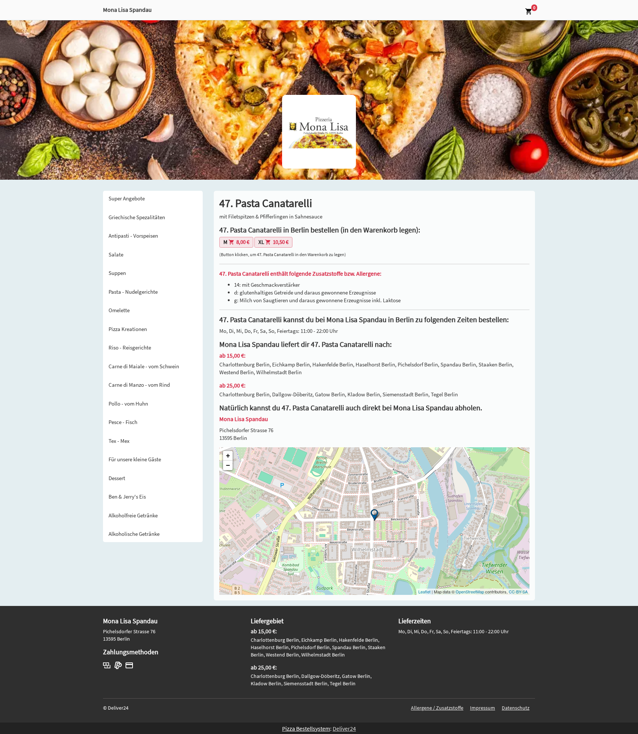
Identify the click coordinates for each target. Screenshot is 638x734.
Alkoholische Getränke (134, 533)
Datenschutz (515, 707)
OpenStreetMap (470, 592)
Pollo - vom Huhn (128, 403)
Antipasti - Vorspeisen (133, 235)
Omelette (119, 310)
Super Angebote (127, 198)
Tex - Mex (119, 440)
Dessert (117, 478)
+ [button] (228, 455)
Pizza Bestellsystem (306, 728)
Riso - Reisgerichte (130, 347)
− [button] (228, 465)
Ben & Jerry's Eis (127, 496)
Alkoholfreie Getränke (133, 515)
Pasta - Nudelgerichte (133, 291)
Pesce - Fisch (123, 421)
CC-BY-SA (518, 592)
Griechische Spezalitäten (137, 217)
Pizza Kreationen (128, 328)
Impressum (482, 707)
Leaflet (424, 592)
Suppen (117, 272)
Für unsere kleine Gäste (135, 459)
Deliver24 (344, 728)
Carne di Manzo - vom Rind (139, 384)
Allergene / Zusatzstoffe (437, 707)
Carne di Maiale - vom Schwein (144, 366)
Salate (116, 254)
